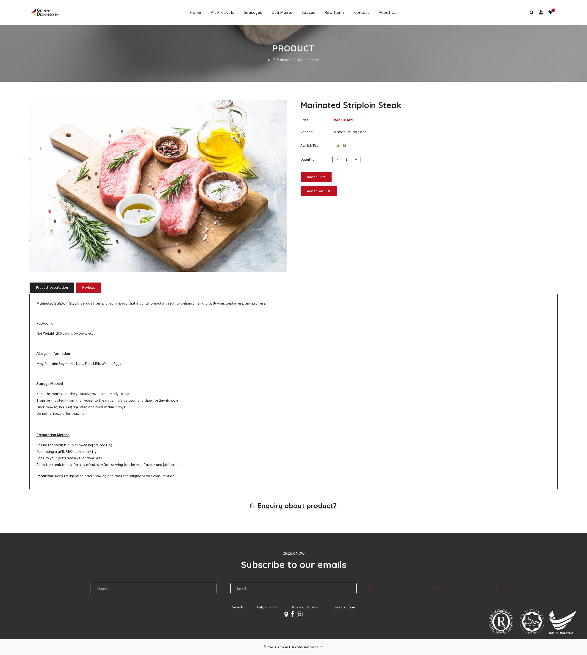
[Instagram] (300, 615)
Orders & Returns (304, 607)
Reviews (88, 287)
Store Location (343, 607)
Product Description (52, 287)
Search (237, 607)
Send (433, 588)
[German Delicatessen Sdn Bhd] (44, 12)
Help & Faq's (267, 607)
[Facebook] (292, 615)
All (270, 60)
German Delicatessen (349, 132)
